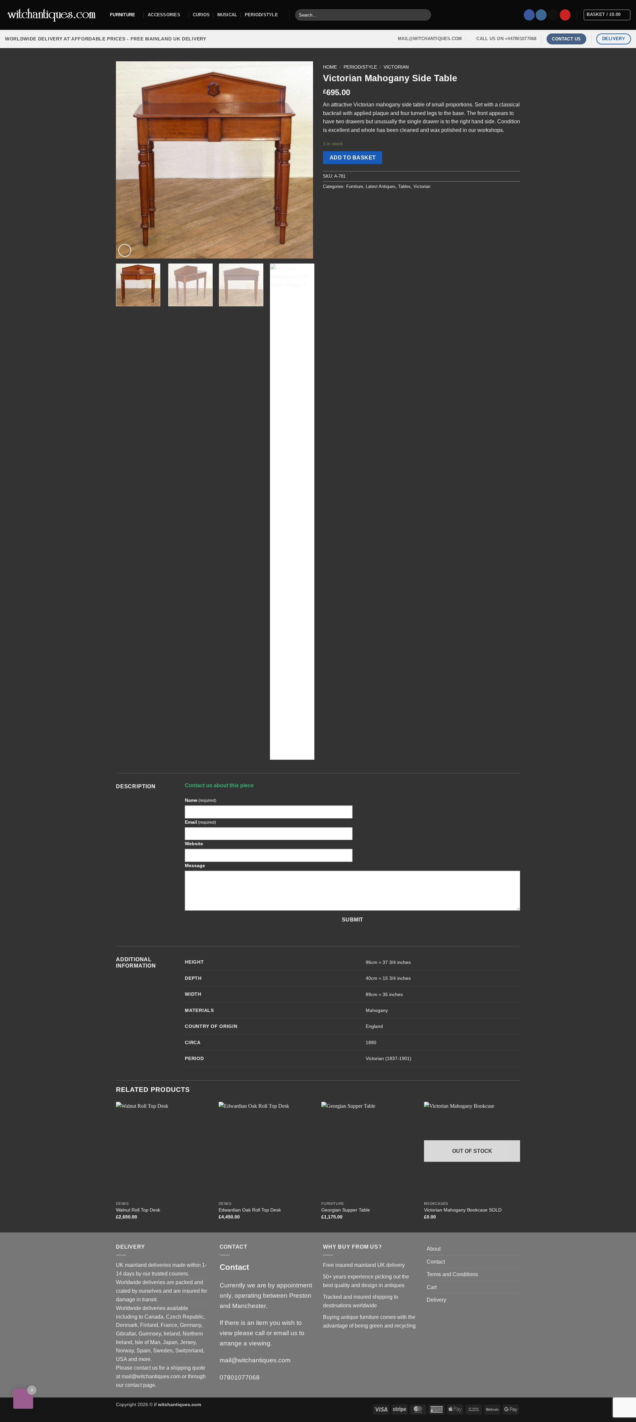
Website (194, 843)
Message (195, 865)
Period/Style (261, 14)
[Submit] (424, 15)
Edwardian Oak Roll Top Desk (250, 1210)
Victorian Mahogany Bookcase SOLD (463, 1210)
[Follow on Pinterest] (565, 15)
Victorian (396, 67)
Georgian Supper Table (345, 1210)
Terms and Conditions (452, 1274)
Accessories (164, 14)
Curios (201, 14)
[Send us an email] (553, 15)
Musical (227, 14)
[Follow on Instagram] (541, 15)
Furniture (122, 14)
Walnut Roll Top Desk (138, 1210)
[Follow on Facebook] (529, 15)
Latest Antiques (381, 186)
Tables (404, 186)
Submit (352, 919)
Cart (432, 1287)
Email (200, 822)
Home (330, 67)
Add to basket (353, 157)
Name (200, 800)
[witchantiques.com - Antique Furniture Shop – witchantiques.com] (52, 15)
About (434, 1249)
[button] (124, 250)
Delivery (436, 1300)
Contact (436, 1262)
